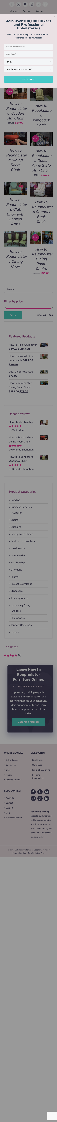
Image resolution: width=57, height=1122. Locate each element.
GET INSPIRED (28, 79)
